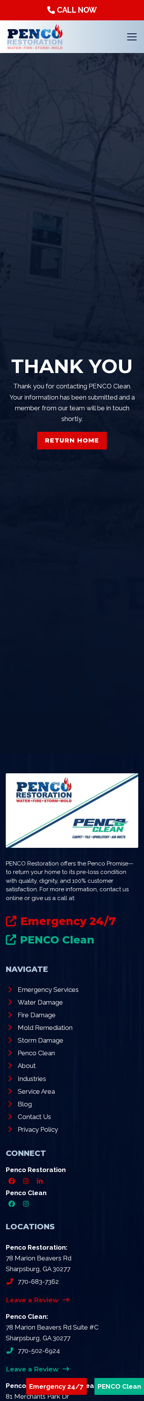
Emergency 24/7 (56, 1386)
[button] (132, 36)
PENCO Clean (119, 1386)
